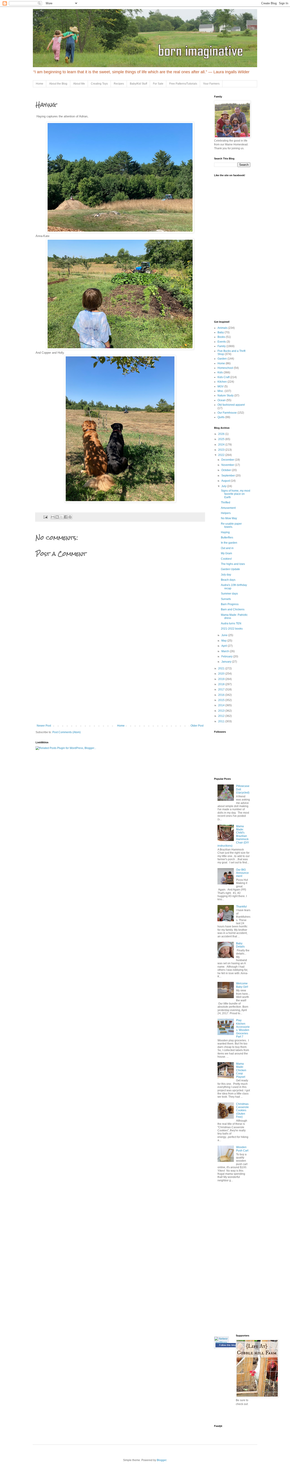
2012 (221, 716)
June (224, 635)
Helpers (226, 513)
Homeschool (225, 368)
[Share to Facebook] (65, 517)
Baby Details (240, 945)
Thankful (241, 906)
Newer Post (44, 725)
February (227, 656)
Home (39, 83)
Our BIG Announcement (242, 873)
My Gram (226, 553)
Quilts (221, 417)
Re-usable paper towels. (231, 525)
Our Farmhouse (227, 412)
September (228, 475)
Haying (225, 532)
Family (222, 346)
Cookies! (226, 558)
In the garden (229, 542)
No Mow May (229, 518)
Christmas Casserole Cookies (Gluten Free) (242, 1110)
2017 (221, 689)
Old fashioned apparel (231, 404)
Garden (222, 358)
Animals (222, 327)
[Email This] (53, 517)
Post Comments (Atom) (66, 732)
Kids (220, 372)
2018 (221, 684)
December (228, 459)
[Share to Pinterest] (70, 517)
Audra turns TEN (231, 623)
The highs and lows (233, 564)
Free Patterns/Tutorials (183, 83)
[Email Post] (45, 516)
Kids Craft (224, 377)
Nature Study (226, 395)
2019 (221, 679)
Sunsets (226, 599)
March (225, 651)
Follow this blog (227, 1345)
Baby (221, 332)
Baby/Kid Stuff (138, 83)
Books (221, 337)
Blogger (161, 1460)
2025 (221, 439)
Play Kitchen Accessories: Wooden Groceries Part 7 (243, 1028)
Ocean (222, 400)
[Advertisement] (120, 690)
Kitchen (222, 381)
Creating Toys (99, 83)
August (226, 480)
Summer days (229, 593)
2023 (221, 449)
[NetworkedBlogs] (221, 1342)
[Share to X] (61, 517)
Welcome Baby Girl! (242, 985)
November (228, 465)
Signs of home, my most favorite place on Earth (235, 494)
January (226, 661)
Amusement (228, 507)
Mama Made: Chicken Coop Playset (241, 1070)
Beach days (228, 579)
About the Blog (58, 83)
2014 (221, 705)
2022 (221, 455)
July (224, 486)
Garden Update (230, 569)
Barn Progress (230, 604)
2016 (221, 694)
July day (226, 574)
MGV (221, 386)
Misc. (221, 391)
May (224, 640)
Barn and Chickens (232, 609)
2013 (221, 710)
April (224, 645)
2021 (221, 668)
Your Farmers (211, 83)
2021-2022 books (232, 628)
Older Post (197, 725)
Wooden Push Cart (242, 1149)
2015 (221, 700)
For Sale (158, 83)
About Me (79, 83)
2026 (221, 434)
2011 (221, 721)
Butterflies (227, 537)
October (226, 470)
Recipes (119, 83)
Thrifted (225, 502)
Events (222, 341)
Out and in (227, 548)
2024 (221, 444)
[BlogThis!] (57, 517)
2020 (221, 673)
